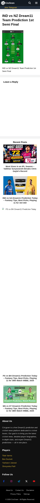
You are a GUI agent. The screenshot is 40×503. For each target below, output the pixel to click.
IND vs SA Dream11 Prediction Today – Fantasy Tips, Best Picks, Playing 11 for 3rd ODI (20, 200)
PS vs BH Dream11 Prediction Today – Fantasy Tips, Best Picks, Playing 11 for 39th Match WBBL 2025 (20, 378)
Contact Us (19, 490)
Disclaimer (30, 490)
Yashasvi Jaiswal (9, 463)
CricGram (14, 499)
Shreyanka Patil (8, 466)
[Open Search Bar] (29, 3)
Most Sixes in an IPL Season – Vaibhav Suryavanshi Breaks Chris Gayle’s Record (20, 168)
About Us (9, 490)
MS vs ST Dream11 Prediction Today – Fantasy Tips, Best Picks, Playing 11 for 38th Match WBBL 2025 (20, 408)
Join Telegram (10, 8)
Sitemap (27, 494)
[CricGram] (7, 3)
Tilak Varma (7, 456)
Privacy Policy (15, 494)
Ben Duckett (7, 459)
